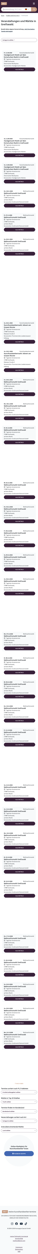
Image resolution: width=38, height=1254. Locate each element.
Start (2, 15)
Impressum (26, 1247)
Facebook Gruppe (20, 1154)
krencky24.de (19, 1238)
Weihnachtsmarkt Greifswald (15, 193)
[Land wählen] (27, 9)
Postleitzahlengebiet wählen (11, 1092)
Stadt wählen (7, 1102)
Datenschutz (26, 1249)
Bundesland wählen (8, 1111)
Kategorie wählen (8, 40)
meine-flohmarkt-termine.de (19, 1236)
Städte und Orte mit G (12, 15)
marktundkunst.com (19, 1241)
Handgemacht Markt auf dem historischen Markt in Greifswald (16, 56)
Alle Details (19, 69)
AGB (27, 1251)
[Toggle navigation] (34, 3)
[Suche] (34, 9)
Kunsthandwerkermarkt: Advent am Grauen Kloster (17, 326)
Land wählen (6, 1130)
